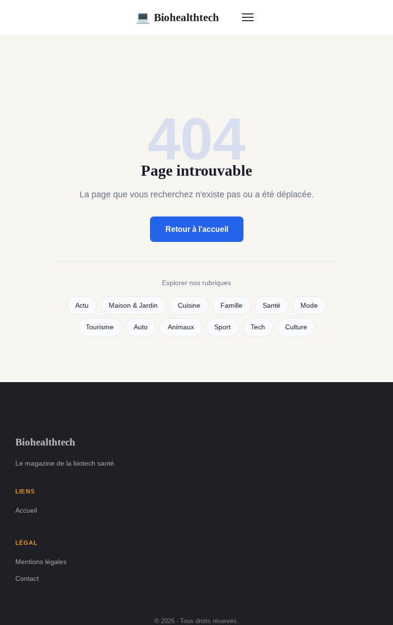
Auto (141, 327)
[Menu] (247, 17)
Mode (309, 305)
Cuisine (189, 305)
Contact (27, 578)
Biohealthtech (177, 17)
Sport (222, 327)
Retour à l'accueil (196, 229)
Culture (296, 327)
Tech (258, 327)
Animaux (181, 327)
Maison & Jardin (133, 305)
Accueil (26, 510)
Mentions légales (41, 561)
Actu (82, 305)
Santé (271, 305)
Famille (231, 305)
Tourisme (100, 327)
